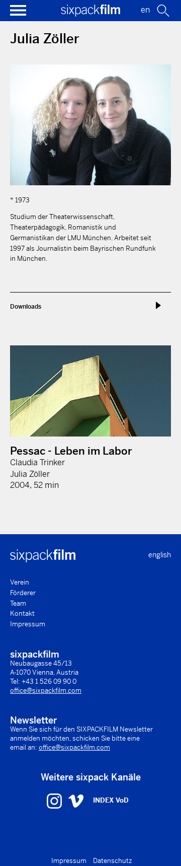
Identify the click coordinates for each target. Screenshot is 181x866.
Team (18, 603)
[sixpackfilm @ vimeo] (76, 801)
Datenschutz (112, 860)
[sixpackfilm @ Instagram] (55, 801)
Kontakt (22, 613)
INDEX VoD (111, 800)
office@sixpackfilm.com (45, 690)
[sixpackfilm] (90, 14)
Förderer (23, 593)
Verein (19, 582)
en (145, 10)
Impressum (27, 624)
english (159, 554)
